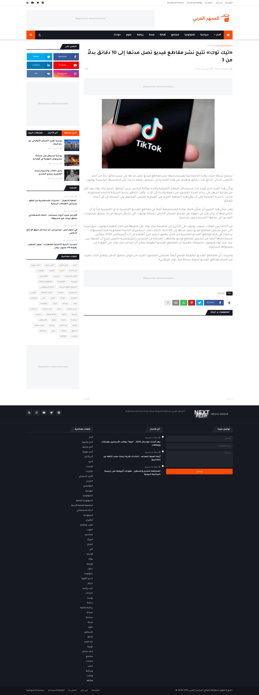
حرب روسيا (47, 309)
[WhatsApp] (183, 303)
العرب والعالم (46, 293)
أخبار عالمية (63, 265)
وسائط (211, 46)
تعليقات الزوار (35, 133)
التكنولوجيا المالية (45, 282)
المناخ (53, 298)
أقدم (87, 399)
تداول (55, 304)
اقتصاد (51, 271)
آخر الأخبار (53, 133)
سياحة (38, 315)
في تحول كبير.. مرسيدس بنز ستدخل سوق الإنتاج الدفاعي (51, 231)
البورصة (74, 282)
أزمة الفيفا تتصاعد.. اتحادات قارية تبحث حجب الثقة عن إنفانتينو (132, 458)
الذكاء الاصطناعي (47, 287)
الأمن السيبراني (71, 276)
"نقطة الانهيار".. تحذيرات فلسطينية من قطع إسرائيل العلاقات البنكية (53, 202)
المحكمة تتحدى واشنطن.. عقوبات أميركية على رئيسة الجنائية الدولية (132, 473)
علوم (54, 320)
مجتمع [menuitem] (175, 35)
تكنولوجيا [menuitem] (189, 35)
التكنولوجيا (62, 282)
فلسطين (43, 320)
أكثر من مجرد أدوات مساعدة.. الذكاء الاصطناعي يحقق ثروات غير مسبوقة (53, 217)
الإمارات (40, 271)
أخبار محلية (49, 265)
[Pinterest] (191, 303)
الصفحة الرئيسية (225, 46)
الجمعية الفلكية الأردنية (68, 287)
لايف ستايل (39, 326)
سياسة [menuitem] (204, 35)
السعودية (73, 293)
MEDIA (63, 336)
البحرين (56, 276)
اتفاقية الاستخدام (194, 3)
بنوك (75, 304)
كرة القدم (63, 326)
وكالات (74, 336)
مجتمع (74, 331)
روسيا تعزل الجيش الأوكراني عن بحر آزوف (45, 142)
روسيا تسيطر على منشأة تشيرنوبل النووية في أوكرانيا (47, 157)
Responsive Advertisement (90, 18)
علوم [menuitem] (129, 35)
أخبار (75, 265)
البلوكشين (44, 276)
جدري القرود (72, 309)
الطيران (60, 293)
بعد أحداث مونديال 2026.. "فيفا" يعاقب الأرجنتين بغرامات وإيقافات (131, 443)
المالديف (73, 298)
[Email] (175, 303)
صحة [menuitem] (152, 35)
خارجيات (33, 309)
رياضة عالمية (51, 315)
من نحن (218, 3)
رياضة (64, 315)
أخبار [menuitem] (218, 35)
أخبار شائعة (70, 133)
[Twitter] (199, 303)
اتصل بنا (208, 3)
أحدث (228, 399)
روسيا (74, 315)
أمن (43, 298)
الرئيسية (229, 3)
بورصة (65, 304)
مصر (53, 331)
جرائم (59, 309)
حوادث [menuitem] (117, 35)
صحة (63, 320)
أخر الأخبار (73, 271)
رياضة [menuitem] (140, 35)
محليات (63, 331)
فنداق (74, 326)
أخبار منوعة (35, 265)
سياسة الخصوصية (175, 3)
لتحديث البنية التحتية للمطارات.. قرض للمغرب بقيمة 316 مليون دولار (52, 246)
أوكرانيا (34, 298)
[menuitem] (228, 35)
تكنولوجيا (44, 304)
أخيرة (62, 271)
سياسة (74, 320)
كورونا (51, 326)
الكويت (33, 293)
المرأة (62, 298)
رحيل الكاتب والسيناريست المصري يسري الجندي (48, 172)
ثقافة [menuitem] (163, 35)
